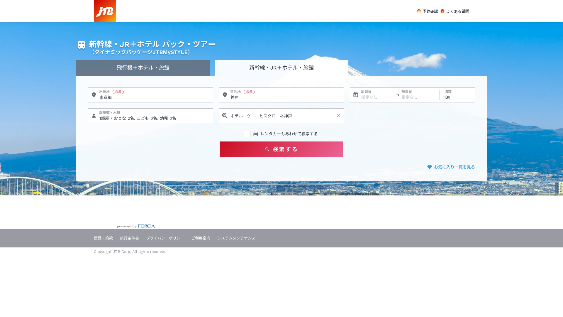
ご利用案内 (200, 238)
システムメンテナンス (236, 238)
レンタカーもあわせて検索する (289, 133)
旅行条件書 (129, 238)
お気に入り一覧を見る (454, 167)
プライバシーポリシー (165, 238)
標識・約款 (103, 238)
